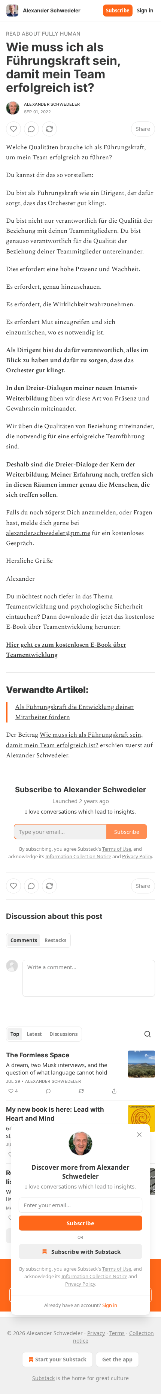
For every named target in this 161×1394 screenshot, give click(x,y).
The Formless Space (37, 1055)
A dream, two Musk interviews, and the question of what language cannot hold (56, 1068)
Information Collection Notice (94, 1276)
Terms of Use (116, 1268)
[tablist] (38, 940)
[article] (80, 1073)
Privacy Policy (80, 1283)
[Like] (13, 128)
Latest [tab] (34, 1034)
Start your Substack (60, 1359)
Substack (43, 1378)
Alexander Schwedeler (52, 104)
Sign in (145, 10)
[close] (139, 1135)
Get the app (117, 1359)
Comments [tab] (23, 940)
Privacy (96, 1333)
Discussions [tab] (63, 1034)
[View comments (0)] (31, 128)
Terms (117, 1333)
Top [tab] (14, 1034)
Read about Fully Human (43, 33)
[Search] (147, 1034)
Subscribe (118, 10)
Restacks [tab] (55, 940)
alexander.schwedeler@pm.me (48, 533)
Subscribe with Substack (86, 1251)
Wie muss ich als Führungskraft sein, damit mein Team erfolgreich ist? (74, 740)
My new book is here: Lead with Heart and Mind (55, 1114)
